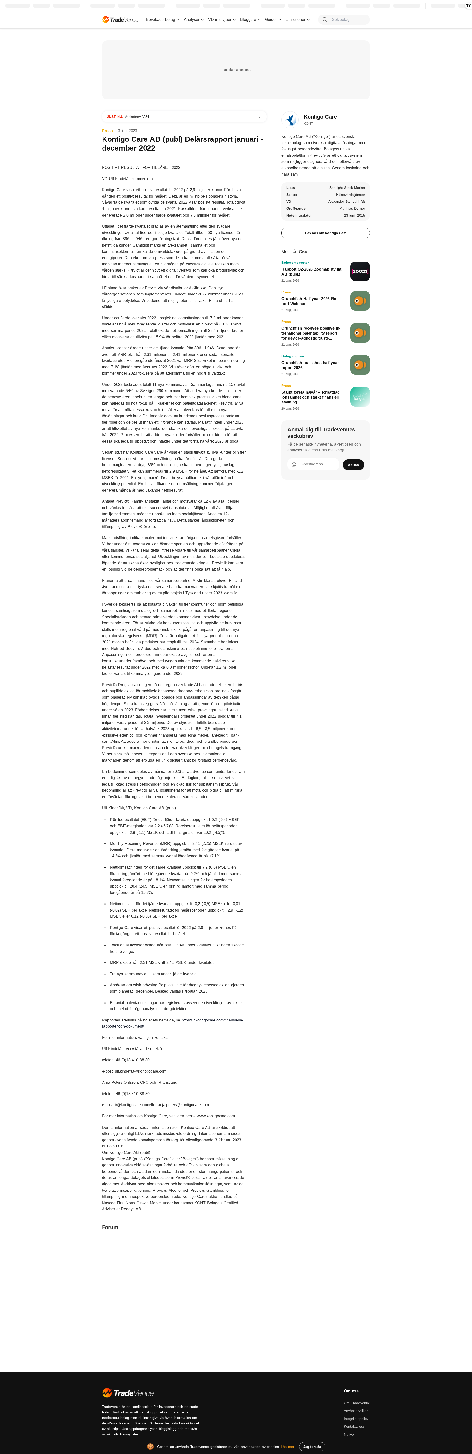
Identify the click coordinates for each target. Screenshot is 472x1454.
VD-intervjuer (219, 19)
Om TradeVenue (357, 1403)
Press (107, 131)
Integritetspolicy (356, 1419)
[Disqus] (184, 1299)
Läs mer (287, 1447)
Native (349, 1434)
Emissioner (295, 19)
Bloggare (248, 19)
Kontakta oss (354, 1426)
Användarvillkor (356, 1411)
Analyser (191, 19)
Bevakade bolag (160, 19)
